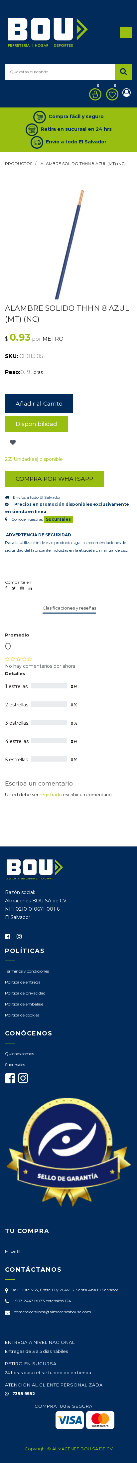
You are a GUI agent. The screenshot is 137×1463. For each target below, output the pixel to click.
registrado (51, 794)
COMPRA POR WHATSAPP (54, 478)
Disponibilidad (36, 423)
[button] (12, 443)
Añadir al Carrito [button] (39, 403)
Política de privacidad (25, 993)
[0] (93, 94)
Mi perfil (12, 1251)
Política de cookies (22, 1014)
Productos (18, 163)
